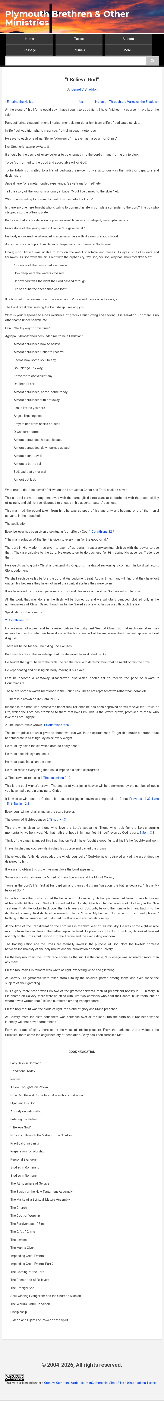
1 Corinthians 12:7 (101, 532)
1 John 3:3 (147, 833)
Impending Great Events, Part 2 (32, 1264)
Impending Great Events (27, 1256)
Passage (30, 50)
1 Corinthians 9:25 (56, 725)
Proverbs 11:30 (140, 799)
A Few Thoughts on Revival (29, 1087)
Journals (79, 50)
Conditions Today (22, 1071)
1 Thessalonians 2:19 (55, 778)
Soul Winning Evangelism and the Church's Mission (45, 1296)
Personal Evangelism (25, 1159)
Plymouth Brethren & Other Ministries (67, 18)
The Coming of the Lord (27, 1272)
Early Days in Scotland (25, 1063)
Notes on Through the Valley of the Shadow (127, 102)
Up (81, 102)
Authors (128, 39)
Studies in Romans (23, 1175)
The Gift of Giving (22, 1232)
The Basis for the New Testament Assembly (41, 1192)
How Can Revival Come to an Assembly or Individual (46, 1095)
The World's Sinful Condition (30, 1304)
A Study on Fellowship (25, 1111)
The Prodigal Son (22, 1288)
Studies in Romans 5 (24, 1167)
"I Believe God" (20, 1127)
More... (128, 50)
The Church (18, 1208)
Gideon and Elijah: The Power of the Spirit (39, 1320)
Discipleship (18, 1312)
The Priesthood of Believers (30, 1280)
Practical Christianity (24, 1143)
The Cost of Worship (25, 1216)
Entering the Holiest (19, 102)
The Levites (18, 1240)
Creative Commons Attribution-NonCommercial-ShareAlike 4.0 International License (100, 1383)
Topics (79, 39)
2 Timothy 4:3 (56, 819)
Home (29, 39)
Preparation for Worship (27, 1151)
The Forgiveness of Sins (27, 1224)
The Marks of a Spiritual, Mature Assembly (40, 1199)
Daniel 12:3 (21, 804)
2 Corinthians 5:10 (17, 620)
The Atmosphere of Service (29, 1183)
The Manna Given (22, 1248)
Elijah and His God (22, 1103)
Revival (15, 1079)
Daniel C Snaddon (84, 89)
